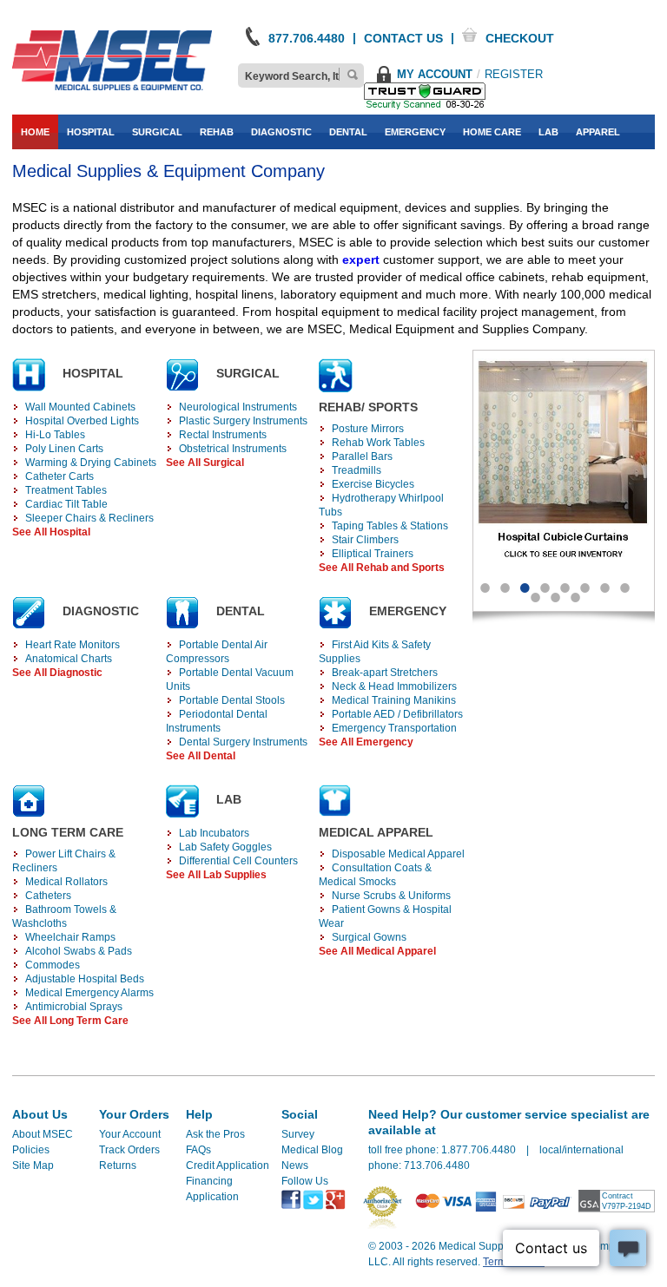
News (294, 1165)
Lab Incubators (214, 833)
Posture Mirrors (368, 429)
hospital (91, 132)
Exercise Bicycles (373, 484)
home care (492, 132)
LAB (228, 799)
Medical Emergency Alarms (89, 993)
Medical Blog (312, 1150)
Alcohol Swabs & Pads (78, 951)
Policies (31, 1150)
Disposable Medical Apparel (398, 854)
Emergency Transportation (394, 728)
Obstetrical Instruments (233, 449)
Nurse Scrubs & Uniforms (391, 896)
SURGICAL (248, 373)
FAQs (198, 1150)
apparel (598, 132)
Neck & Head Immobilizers (394, 686)
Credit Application (227, 1165)
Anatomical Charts (68, 659)
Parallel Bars (362, 456)
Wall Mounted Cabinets (80, 407)
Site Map (33, 1165)
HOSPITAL (93, 373)
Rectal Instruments (223, 435)
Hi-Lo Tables (55, 435)
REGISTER (514, 74)
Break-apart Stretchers (385, 672)
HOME (35, 132)
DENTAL (240, 611)
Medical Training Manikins (394, 700)
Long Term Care (67, 832)
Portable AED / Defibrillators (397, 714)
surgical (157, 132)
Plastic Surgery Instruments (243, 421)
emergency (415, 132)
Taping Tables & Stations (390, 526)
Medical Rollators (66, 882)
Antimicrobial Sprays (73, 1007)
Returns (117, 1165)
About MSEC (42, 1134)
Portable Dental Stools (232, 700)
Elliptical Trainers (372, 554)
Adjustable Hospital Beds (84, 979)
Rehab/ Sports (368, 407)
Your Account (130, 1134)
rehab (217, 132)
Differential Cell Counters (238, 861)
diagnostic (281, 132)
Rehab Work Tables (378, 443)
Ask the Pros (215, 1134)
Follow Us (304, 1181)
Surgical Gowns (369, 937)
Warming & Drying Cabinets (90, 462)
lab (548, 132)
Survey (297, 1134)
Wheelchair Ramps (70, 937)
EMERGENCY (407, 611)
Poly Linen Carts (64, 449)
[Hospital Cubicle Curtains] (563, 467)
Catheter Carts (59, 476)
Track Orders (129, 1150)
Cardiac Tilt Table (66, 504)
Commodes (52, 965)
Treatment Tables (66, 490)
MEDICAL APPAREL (376, 832)
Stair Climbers (365, 540)
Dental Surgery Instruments (243, 742)
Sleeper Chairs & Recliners (89, 518)
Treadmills (356, 470)
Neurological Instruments (238, 407)
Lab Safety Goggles (225, 847)
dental (348, 132)
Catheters (48, 896)
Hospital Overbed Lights (82, 421)
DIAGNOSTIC (101, 611)
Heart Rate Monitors (72, 645)
